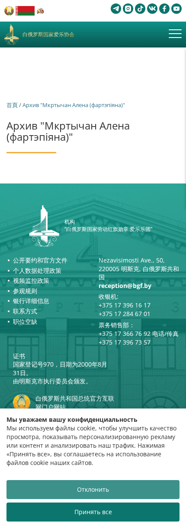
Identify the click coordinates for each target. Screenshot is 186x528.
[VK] (152, 8)
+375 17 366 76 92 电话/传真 (139, 333)
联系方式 (25, 311)
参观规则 (25, 291)
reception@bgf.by (125, 285)
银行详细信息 (31, 301)
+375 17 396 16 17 (125, 305)
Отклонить (93, 489)
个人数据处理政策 (37, 270)
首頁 (12, 105)
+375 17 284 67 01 (125, 314)
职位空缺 (25, 321)
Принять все (93, 512)
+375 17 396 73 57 (125, 342)
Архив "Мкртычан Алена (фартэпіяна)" (73, 105)
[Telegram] (116, 8)
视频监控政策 (31, 280)
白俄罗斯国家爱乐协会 (48, 35)
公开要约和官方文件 (40, 260)
